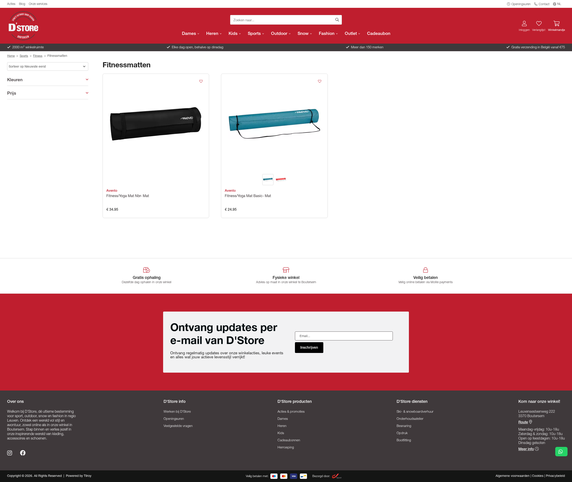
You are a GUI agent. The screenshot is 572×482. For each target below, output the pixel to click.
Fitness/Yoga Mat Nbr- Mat (127, 196)
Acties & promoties (291, 412)
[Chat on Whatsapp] (561, 451)
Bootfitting (404, 440)
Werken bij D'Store (177, 412)
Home (11, 56)
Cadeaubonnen (289, 440)
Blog (22, 4)
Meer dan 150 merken (366, 47)
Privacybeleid (555, 476)
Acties (11, 4)
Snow (304, 34)
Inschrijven (309, 348)
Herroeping (286, 447)
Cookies (538, 476)
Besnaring (404, 426)
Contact (543, 4)
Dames (189, 34)
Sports (255, 34)
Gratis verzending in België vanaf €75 (538, 47)
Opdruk (402, 433)
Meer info (526, 449)
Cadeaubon (378, 34)
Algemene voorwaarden (513, 476)
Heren (212, 34)
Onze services (38, 4)
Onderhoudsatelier (410, 419)
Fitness (37, 56)
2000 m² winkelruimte (27, 47)
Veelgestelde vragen (178, 426)
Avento (111, 191)
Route (523, 423)
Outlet (351, 34)
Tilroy (87, 476)
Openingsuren (521, 4)
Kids (234, 34)
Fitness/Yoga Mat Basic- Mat (248, 196)
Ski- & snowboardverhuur (415, 412)
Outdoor (279, 34)
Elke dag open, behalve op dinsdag (197, 47)
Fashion (327, 34)
